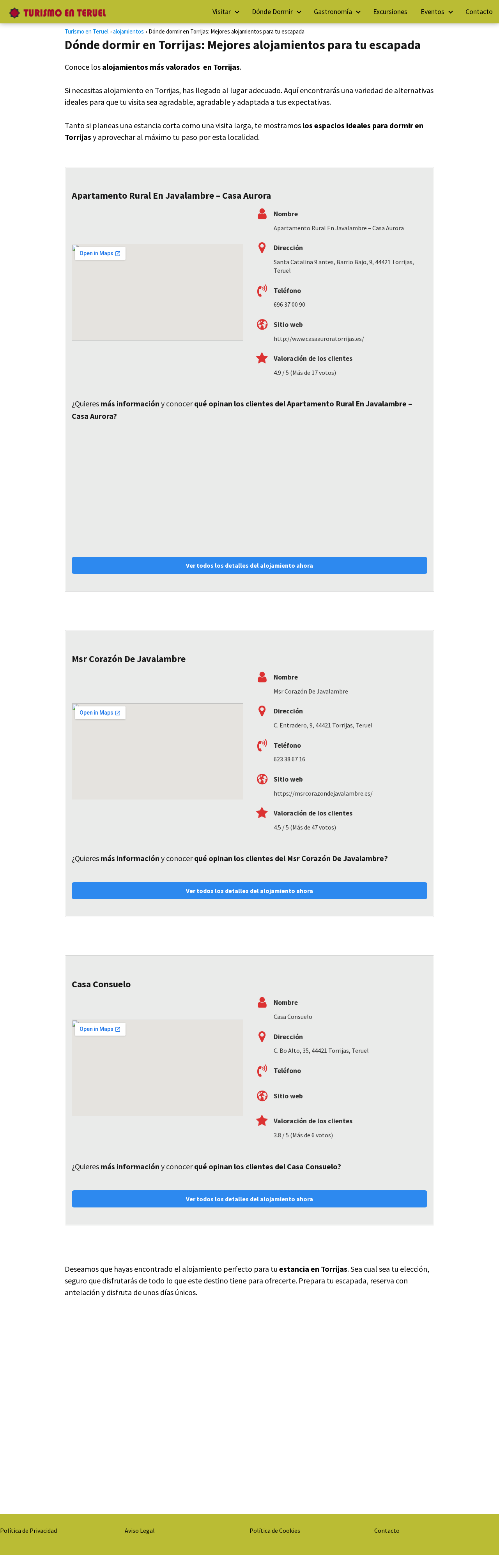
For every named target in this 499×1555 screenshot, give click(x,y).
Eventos (432, 11)
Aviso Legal (140, 1530)
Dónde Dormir (272, 11)
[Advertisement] (249, 484)
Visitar (221, 11)
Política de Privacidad (28, 1530)
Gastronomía (333, 11)
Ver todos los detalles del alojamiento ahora (249, 565)
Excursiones (390, 11)
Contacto (479, 11)
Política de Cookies (275, 1530)
